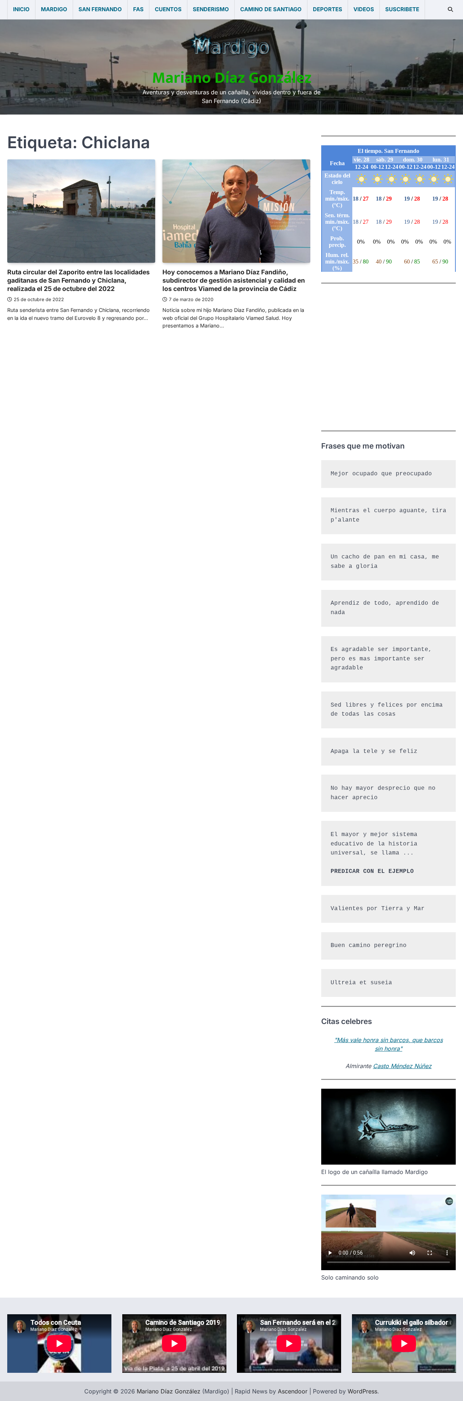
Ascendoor (292, 1391)
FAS (138, 9)
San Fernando (100, 9)
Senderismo (211, 9)
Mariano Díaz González (231, 77)
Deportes (327, 9)
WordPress (362, 1391)
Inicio (21, 9)
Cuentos (168, 9)
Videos (363, 9)
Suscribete (402, 9)
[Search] (450, 9)
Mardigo (54, 9)
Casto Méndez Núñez (402, 1066)
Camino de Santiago (271, 9)
